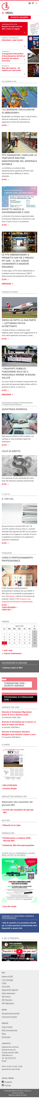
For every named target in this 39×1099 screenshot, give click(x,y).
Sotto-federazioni (8, 993)
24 (4, 643)
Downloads (6, 1037)
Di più (4, 605)
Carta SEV (6, 987)
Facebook (8, 1082)
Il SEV (4, 983)
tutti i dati (7, 651)
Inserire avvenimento (12, 654)
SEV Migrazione (8, 1003)
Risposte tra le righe (12, 825)
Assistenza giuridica (14, 409)
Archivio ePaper (10, 789)
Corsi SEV (6, 610)
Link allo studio (9, 907)
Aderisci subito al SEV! (13, 668)
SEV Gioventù (7, 1000)
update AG (19, 1095)
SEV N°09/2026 (10, 785)
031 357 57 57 (10, 1058)
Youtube (7, 1085)
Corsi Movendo (9, 607)
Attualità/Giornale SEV (11, 1014)
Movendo (10, 596)
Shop (4, 1034)
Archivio (6, 284)
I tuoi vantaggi (7, 980)
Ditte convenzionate (9, 1030)
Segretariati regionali (10, 990)
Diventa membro (19, 17)
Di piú (4, 445)
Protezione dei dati (17, 1093)
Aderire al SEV (7, 977)
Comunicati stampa (9, 1017)
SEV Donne (6, 997)
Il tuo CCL (8, 499)
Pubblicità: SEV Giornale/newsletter (18, 845)
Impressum (27, 1091)
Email (4, 1061)
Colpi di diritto (11, 451)
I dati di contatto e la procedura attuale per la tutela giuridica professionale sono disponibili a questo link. (19, 925)
